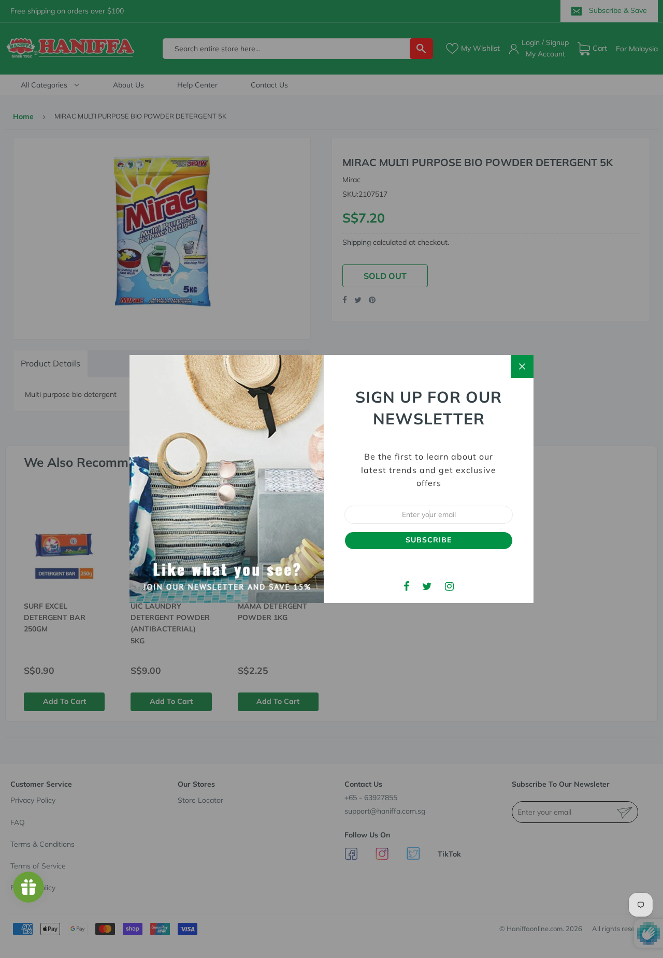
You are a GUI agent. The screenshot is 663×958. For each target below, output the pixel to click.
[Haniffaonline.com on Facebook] (406, 586)
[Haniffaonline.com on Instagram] (449, 586)
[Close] (522, 366)
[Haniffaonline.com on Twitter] (427, 586)
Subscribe (429, 539)
